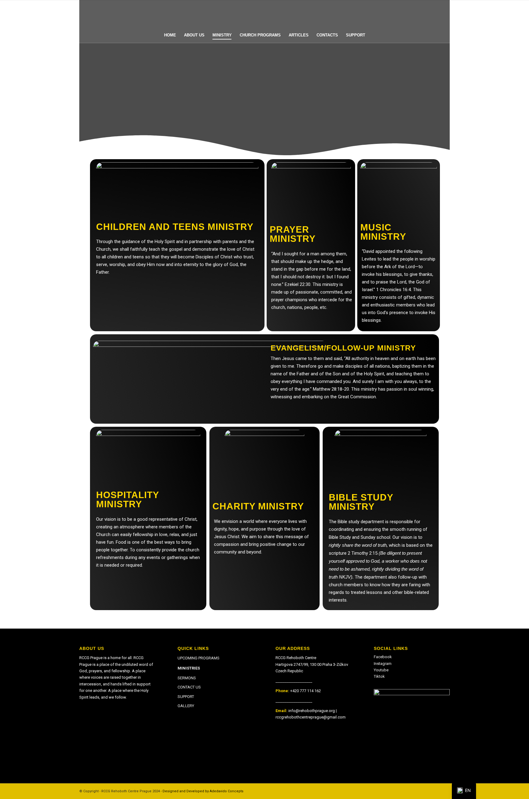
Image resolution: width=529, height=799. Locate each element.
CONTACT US (189, 687)
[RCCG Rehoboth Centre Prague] (264, 13)
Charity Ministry (258, 506)
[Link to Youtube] (445, 791)
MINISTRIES (189, 668)
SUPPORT (186, 696)
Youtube (381, 670)
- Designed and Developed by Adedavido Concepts (202, 791)
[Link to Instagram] (436, 791)
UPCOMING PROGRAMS (198, 658)
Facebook (383, 657)
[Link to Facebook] (426, 791)
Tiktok (379, 676)
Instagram (383, 663)
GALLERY (186, 705)
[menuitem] (170, 35)
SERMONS (187, 678)
